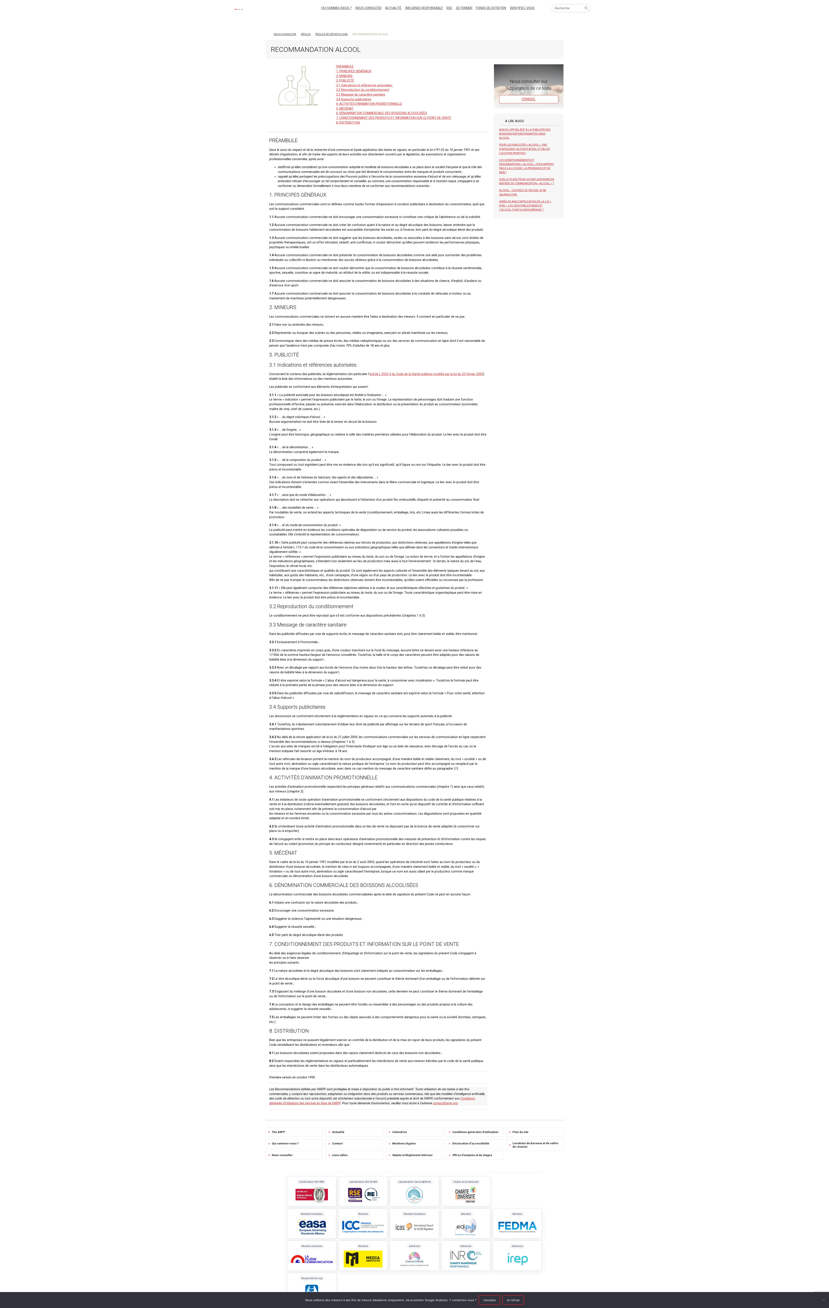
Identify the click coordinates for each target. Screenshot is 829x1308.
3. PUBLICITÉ (345, 80)
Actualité (393, 8)
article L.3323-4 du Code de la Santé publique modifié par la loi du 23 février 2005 (426, 374)
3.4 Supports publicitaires (353, 99)
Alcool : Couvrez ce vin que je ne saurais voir (522, 192)
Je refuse (513, 1300)
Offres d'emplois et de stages (472, 1155)
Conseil (529, 99)
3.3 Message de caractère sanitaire (360, 94)
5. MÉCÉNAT (344, 108)
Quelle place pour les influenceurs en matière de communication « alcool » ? (526, 181)
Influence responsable (424, 8)
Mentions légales (404, 1143)
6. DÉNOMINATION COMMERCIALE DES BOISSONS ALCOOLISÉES (381, 113)
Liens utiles (340, 1155)
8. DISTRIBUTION (348, 123)
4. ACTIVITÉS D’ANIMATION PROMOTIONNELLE (369, 104)
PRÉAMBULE (345, 66)
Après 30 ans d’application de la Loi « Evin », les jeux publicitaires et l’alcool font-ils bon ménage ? (525, 205)
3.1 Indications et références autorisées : (364, 85)
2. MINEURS (344, 76)
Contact (337, 1143)
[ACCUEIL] (267, 33)
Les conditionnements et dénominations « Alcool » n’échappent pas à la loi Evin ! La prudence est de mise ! (526, 166)
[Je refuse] (823, 1300)
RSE (449, 8)
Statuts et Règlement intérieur (412, 1155)
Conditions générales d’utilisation (475, 1132)
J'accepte (489, 1300)
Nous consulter (368, 8)
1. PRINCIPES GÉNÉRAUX (353, 71)
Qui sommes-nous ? (336, 8)
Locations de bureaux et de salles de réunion (535, 1145)
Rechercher (586, 8)
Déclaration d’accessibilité (470, 1143)
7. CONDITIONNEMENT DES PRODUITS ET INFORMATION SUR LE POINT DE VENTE (393, 118)
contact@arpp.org (445, 1103)
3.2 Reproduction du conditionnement (362, 90)
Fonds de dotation (491, 8)
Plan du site (520, 1132)
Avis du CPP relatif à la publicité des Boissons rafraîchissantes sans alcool (524, 133)
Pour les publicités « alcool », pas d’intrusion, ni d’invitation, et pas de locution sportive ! (524, 149)
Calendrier (399, 1132)
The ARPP (278, 1132)
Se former (464, 8)
